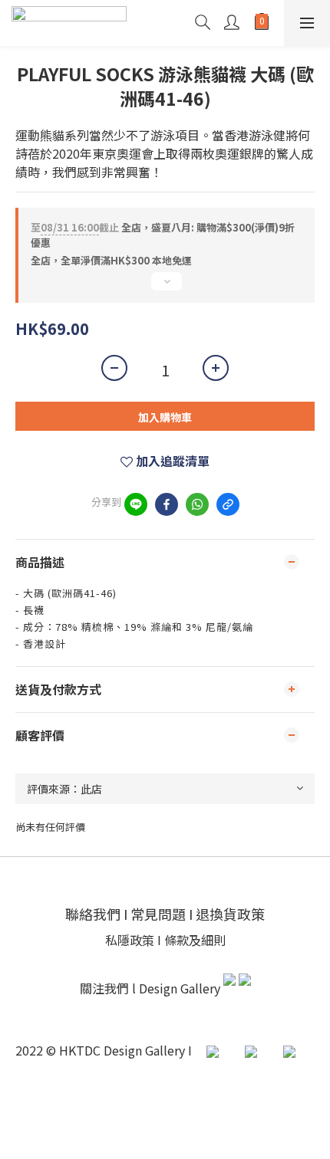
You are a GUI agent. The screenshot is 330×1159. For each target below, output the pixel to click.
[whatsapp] (197, 504)
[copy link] (227, 504)
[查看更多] (165, 287)
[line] (135, 504)
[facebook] (166, 504)
